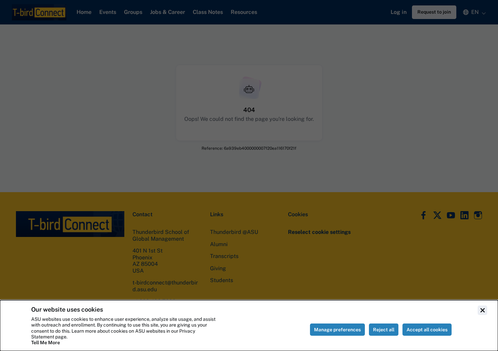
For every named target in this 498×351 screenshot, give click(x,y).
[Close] (482, 310)
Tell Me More (45, 342)
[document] (249, 325)
